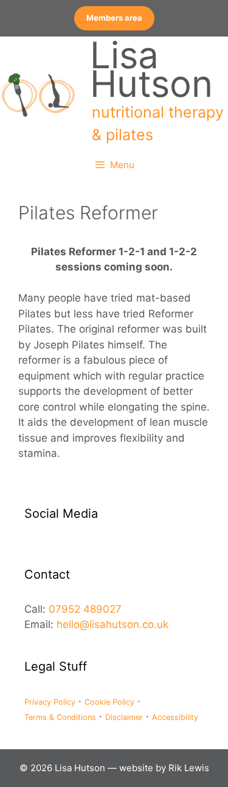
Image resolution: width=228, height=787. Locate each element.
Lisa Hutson (151, 69)
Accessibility (175, 717)
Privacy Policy (49, 702)
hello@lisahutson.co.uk (112, 624)
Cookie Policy (109, 702)
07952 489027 (85, 609)
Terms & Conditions (60, 717)
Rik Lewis (188, 768)
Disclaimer (124, 717)
